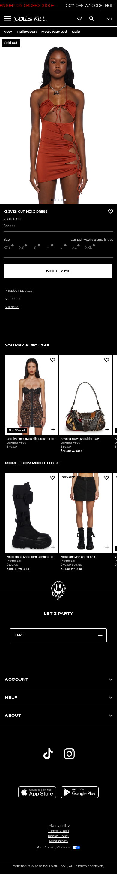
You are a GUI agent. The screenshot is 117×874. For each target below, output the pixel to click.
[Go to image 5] (65, 200)
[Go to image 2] (55, 200)
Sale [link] (76, 32)
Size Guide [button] (13, 298)
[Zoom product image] (58, 120)
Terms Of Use (58, 831)
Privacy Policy (59, 825)
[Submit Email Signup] (100, 635)
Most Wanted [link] (54, 32)
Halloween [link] (27, 32)
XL (74, 247)
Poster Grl (13, 219)
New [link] (8, 32)
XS (21, 247)
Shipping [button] (12, 307)
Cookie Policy (58, 836)
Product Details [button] (18, 290)
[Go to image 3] (58, 200)
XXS (7, 247)
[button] (7, 18)
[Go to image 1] (52, 200)
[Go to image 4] (62, 200)
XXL (88, 247)
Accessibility (58, 841)
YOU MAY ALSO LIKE (27, 345)
